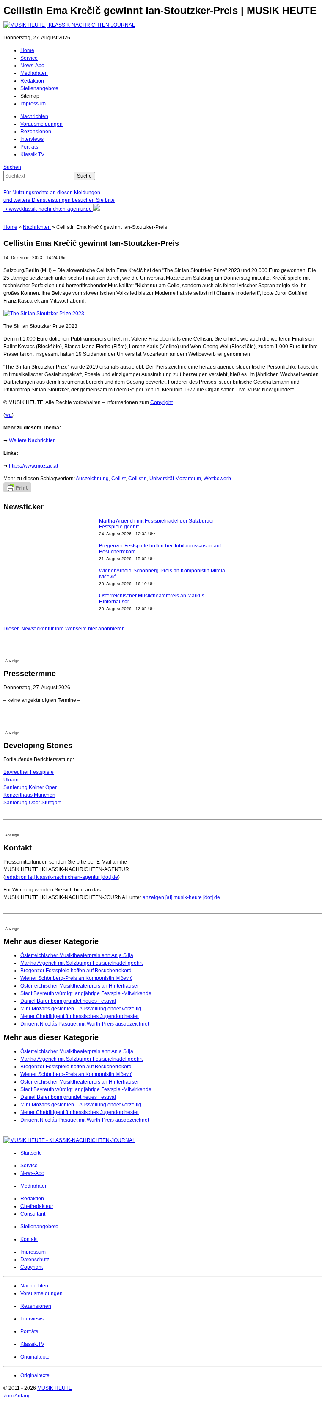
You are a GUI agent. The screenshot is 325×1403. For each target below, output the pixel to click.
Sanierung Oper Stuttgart (32, 803)
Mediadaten (34, 73)
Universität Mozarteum (175, 478)
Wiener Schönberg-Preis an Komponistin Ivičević (76, 978)
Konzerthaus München (29, 795)
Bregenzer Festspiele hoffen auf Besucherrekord (76, 971)
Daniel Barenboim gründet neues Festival (68, 1001)
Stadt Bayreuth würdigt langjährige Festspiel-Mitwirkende (85, 993)
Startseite (31, 1153)
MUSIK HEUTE (54, 1388)
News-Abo (32, 66)
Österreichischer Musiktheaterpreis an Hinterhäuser (79, 986)
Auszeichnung (92, 478)
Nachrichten (34, 116)
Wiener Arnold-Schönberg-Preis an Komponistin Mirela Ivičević (162, 574)
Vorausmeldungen (41, 124)
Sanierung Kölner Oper (30, 787)
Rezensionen (35, 132)
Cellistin (137, 478)
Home (27, 50)
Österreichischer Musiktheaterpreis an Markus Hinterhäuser (151, 599)
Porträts (29, 147)
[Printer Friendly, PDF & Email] (17, 491)
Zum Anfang (17, 1396)
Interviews (32, 139)
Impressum (33, 104)
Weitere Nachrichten (32, 440)
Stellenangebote (39, 88)
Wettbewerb (217, 478)
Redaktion (32, 81)
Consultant (32, 1214)
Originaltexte (35, 1357)
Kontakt (29, 1239)
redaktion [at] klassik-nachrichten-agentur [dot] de (61, 877)
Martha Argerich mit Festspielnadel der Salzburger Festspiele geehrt (156, 524)
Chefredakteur (36, 1206)
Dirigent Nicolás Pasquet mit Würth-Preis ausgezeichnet (84, 1024)
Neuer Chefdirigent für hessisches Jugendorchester (79, 1016)
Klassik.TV (32, 154)
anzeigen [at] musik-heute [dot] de (181, 897)
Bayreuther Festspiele (28, 772)
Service (29, 58)
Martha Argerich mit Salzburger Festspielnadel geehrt (81, 963)
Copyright (161, 402)
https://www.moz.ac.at (33, 466)
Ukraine (12, 780)
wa (8, 415)
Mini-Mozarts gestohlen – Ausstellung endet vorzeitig (80, 1009)
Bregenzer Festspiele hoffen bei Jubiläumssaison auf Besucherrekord (160, 549)
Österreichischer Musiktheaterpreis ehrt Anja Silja (76, 955)
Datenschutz (34, 1260)
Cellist (118, 478)
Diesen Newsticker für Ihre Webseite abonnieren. (64, 629)
